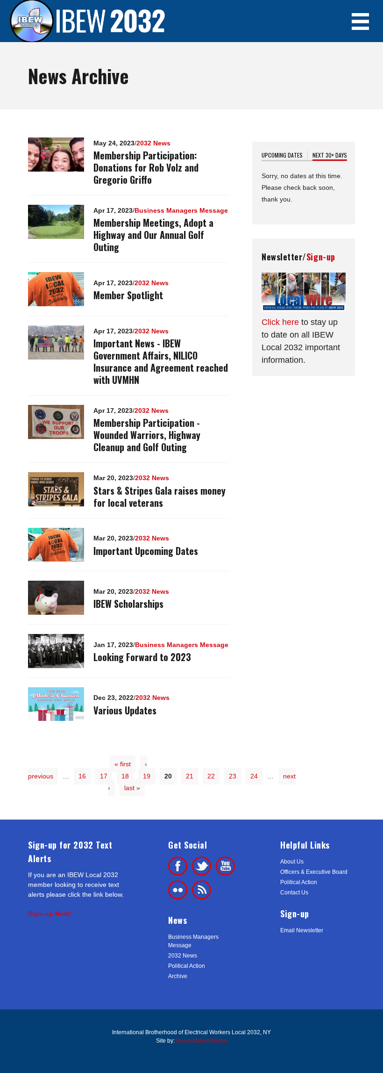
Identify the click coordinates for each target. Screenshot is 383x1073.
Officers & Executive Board (314, 872)
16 (82, 776)
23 (232, 776)
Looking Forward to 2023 (142, 657)
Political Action (186, 966)
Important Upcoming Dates (145, 551)
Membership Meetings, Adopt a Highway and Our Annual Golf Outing (153, 235)
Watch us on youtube (225, 866)
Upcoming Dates (282, 155)
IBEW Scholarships (128, 604)
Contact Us (294, 892)
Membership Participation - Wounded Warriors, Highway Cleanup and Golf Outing (146, 435)
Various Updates (124, 710)
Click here (280, 322)
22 (211, 776)
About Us (292, 861)
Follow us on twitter (201, 866)
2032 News (153, 143)
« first (122, 764)
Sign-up (320, 257)
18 (125, 776)
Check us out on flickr (177, 890)
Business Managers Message (181, 210)
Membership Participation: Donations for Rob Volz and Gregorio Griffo (146, 167)
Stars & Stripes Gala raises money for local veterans (159, 496)
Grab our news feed (201, 890)
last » (132, 788)
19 (146, 776)
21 (189, 776)
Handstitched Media (201, 1040)
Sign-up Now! (49, 913)
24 (254, 776)
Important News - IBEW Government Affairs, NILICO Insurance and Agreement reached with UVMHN (160, 361)
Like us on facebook (177, 866)
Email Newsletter (301, 930)
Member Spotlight (128, 295)
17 (103, 776)
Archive (177, 976)
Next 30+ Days (329, 155)
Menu (360, 21)
